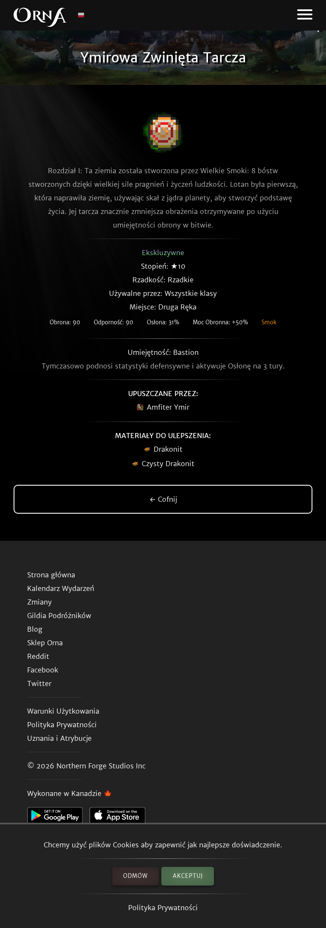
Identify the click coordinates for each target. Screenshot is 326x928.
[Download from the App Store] (121, 817)
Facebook (42, 670)
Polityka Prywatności (163, 907)
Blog (34, 629)
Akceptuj (188, 876)
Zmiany (39, 602)
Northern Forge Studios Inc (101, 766)
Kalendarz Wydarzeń (60, 588)
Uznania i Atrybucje (59, 738)
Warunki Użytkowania (63, 711)
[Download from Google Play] (58, 817)
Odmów (135, 876)
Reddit (38, 656)
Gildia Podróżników (59, 615)
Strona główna (51, 575)
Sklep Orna (45, 642)
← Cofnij (163, 499)
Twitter (39, 683)
